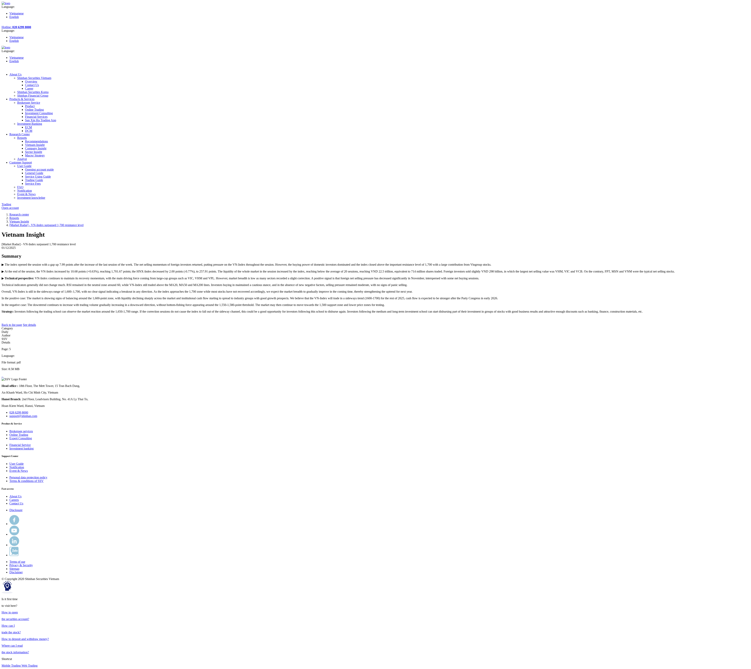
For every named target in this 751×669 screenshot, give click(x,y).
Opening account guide (39, 169)
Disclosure (15, 510)
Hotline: (16, 27)
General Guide (34, 173)
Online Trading (34, 109)
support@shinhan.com (23, 416)
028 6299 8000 (18, 412)
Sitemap (14, 568)
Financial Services (36, 116)
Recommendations (36, 141)
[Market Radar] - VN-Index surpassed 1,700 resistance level (46, 225)
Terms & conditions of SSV (26, 481)
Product (30, 106)
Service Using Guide (38, 176)
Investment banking (21, 448)
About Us (15, 496)
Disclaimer (16, 572)
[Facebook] (14, 523)
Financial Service (20, 445)
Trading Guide (34, 180)
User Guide (16, 463)
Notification (16, 467)
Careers (14, 500)
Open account (10, 208)
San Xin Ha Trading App (40, 120)
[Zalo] (14, 555)
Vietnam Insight (35, 145)
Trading (6, 204)
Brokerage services (21, 431)
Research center (19, 214)
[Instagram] (14, 545)
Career (29, 88)
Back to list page (12, 324)
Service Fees (33, 183)
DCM (28, 130)
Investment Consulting (39, 113)
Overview (31, 81)
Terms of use (17, 561)
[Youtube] (14, 534)
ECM (28, 127)
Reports (14, 218)
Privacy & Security (21, 565)
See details (29, 324)
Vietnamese (16, 13)
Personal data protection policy (28, 477)
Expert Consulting (20, 438)
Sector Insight (33, 152)
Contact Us (32, 85)
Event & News (18, 470)
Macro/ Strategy (35, 155)
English (14, 17)
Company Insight (35, 148)
